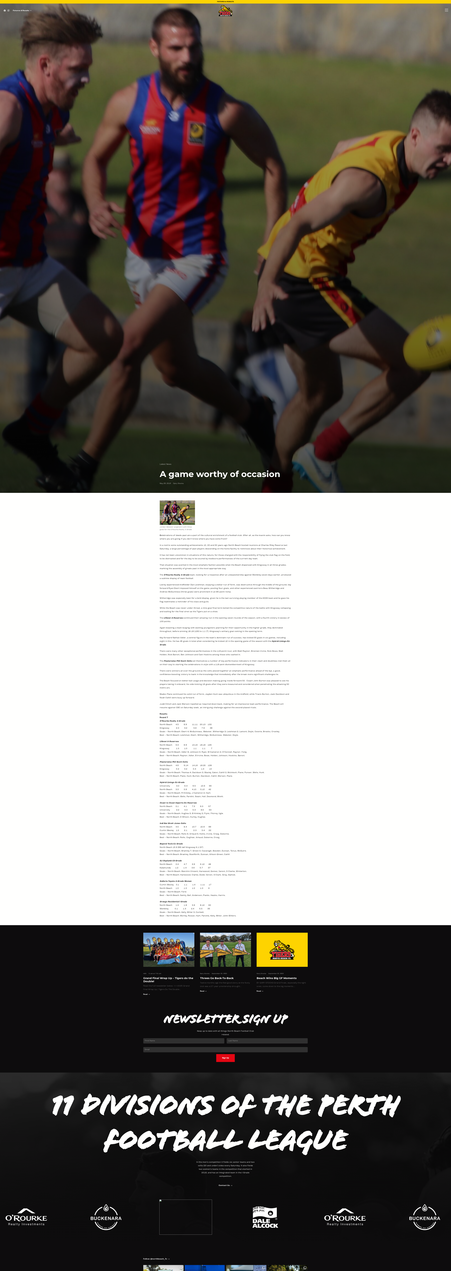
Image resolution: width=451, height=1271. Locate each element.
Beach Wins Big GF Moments (277, 978)
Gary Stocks (178, 483)
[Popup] (446, 10)
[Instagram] (8, 10)
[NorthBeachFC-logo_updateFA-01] (225, 11)
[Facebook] (5, 10)
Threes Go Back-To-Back (217, 978)
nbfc (145, 973)
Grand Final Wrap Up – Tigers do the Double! (168, 980)
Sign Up (225, 1058)
